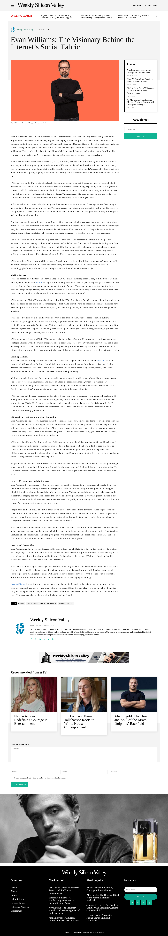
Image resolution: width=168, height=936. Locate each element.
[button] (137, 5)
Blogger (21, 603)
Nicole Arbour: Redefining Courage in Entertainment (139, 71)
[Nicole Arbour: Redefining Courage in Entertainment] (34, 694)
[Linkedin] (40, 639)
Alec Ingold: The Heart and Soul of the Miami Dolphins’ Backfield (131, 719)
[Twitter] (44, 639)
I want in (140, 136)
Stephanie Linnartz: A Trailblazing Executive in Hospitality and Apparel (57, 16)
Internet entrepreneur (48, 603)
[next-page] (156, 16)
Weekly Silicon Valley (25, 30)
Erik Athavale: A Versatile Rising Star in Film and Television (99, 918)
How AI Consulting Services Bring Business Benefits (140, 80)
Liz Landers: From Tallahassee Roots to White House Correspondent (140, 90)
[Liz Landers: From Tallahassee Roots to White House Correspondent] (84, 694)
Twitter (39, 282)
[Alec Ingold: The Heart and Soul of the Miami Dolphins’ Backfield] (134, 694)
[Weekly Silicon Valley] (13, 29)
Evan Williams (18, 584)
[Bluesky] (48, 639)
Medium (100, 360)
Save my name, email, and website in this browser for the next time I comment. (40, 778)
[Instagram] (35, 639)
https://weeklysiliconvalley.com (42, 625)
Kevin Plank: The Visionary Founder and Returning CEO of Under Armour (95, 16)
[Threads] (53, 639)
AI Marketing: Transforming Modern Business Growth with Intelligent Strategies (140, 102)
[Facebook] (31, 639)
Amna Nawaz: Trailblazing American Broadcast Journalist (134, 16)
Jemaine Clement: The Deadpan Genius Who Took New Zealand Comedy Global (102, 908)
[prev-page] (38, 16)
